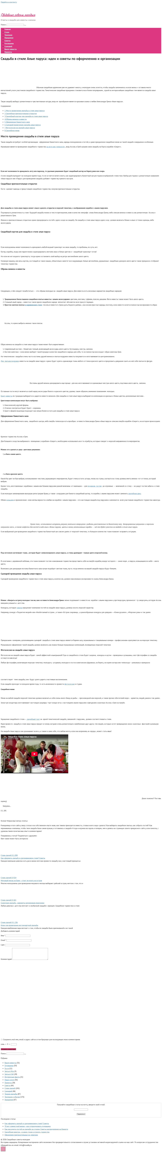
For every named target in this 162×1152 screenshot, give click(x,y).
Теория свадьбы (10, 1094)
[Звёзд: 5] (127, 792)
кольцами (10, 500)
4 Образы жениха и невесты (15, 119)
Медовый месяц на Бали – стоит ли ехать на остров (21, 880)
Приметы (8, 52)
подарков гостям (95, 486)
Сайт (3, 945)
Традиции (8, 35)
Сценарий (8, 46)
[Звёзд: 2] (43, 792)
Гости (6, 1068)
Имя (3, 935)
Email (3, 940)
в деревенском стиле (33, 305)
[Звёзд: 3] (71, 792)
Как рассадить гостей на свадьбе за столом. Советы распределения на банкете (36, 1129)
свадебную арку (134, 493)
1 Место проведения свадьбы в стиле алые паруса (24, 111)
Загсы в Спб (9, 1074)
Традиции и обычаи (12, 1097)
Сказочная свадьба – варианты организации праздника (22, 903)
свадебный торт (33, 719)
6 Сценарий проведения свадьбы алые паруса (22, 125)
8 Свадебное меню (11, 130)
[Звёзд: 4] (99, 792)
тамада (19, 608)
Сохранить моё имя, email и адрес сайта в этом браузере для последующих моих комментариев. (41, 1039)
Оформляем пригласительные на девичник (21, 1135)
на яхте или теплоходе (55, 147)
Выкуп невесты (10, 49)
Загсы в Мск (9, 1071)
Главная (7, 29)
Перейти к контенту (9, 2)
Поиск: (4, 25)
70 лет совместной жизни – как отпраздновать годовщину (27, 1126)
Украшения (8, 38)
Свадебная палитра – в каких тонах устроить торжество (27, 1132)
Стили (6, 32)
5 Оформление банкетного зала (17, 122)
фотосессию (69, 684)
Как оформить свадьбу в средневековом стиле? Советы (23, 858)
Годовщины (9, 43)
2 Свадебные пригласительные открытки (20, 113)
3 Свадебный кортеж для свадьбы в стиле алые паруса (26, 116)
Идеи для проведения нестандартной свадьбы (19, 925)
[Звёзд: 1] (15, 792)
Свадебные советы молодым (18, 14)
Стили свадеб (9, 1088)
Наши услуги (9, 1080)
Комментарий (6, 959)
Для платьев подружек (10, 361)
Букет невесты (6, 396)
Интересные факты (12, 1077)
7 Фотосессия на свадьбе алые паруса (19, 128)
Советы (7, 41)
